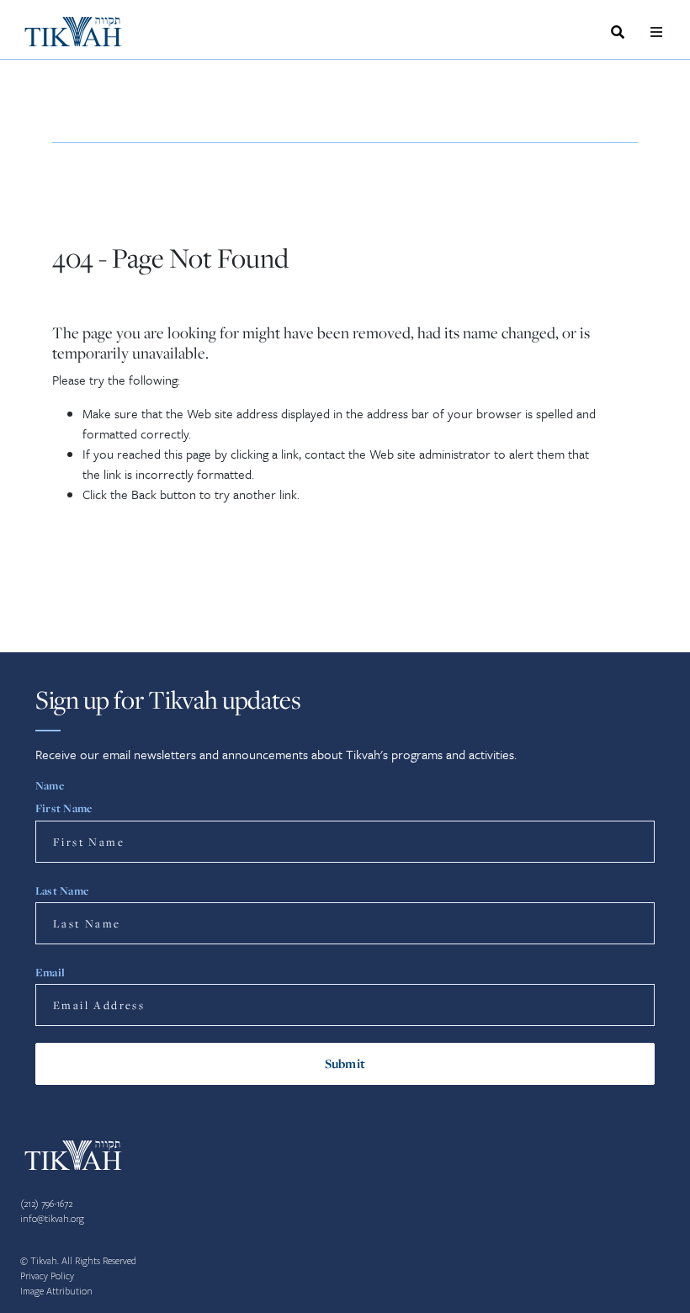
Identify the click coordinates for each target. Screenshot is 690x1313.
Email (50, 972)
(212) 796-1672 (46, 1204)
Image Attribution (56, 1291)
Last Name (61, 890)
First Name (63, 808)
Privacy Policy (47, 1276)
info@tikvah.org (52, 1219)
